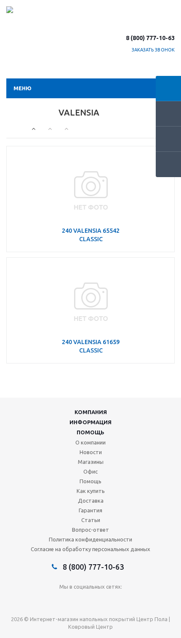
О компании (90, 442)
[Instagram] (107, 600)
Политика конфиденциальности (90, 539)
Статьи (90, 520)
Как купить (91, 491)
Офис (90, 471)
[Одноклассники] (90, 600)
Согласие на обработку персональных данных (90, 549)
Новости (91, 452)
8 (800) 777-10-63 (150, 38)
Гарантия (90, 510)
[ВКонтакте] (73, 600)
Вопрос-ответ (90, 530)
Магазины (91, 462)
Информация (90, 422)
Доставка (91, 500)
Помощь (90, 432)
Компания (91, 412)
